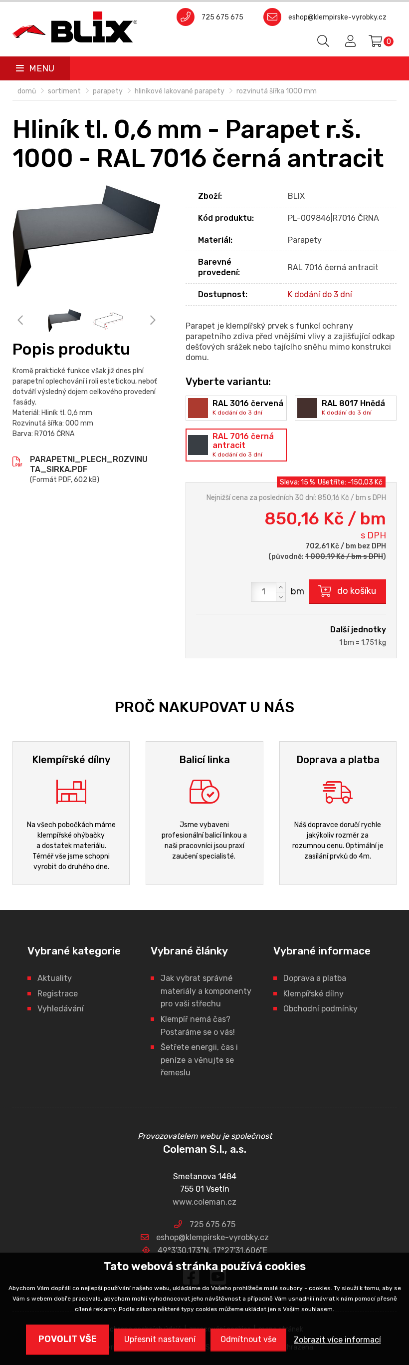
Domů (26, 91)
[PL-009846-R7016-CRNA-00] (86, 236)
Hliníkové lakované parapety (179, 91)
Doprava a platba (314, 978)
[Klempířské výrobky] (74, 26)
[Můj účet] (349, 41)
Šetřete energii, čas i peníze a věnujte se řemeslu (199, 1059)
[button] (281, 587)
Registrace (57, 993)
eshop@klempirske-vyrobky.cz (337, 17)
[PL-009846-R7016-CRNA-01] (108, 321)
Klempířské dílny (313, 993)
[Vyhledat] (324, 41)
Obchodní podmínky (320, 1008)
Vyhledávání (60, 1008)
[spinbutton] (268, 592)
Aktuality (54, 978)
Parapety (108, 91)
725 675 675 (222, 17)
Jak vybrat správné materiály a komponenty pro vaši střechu (206, 990)
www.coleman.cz (204, 1202)
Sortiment (64, 91)
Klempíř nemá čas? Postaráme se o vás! (198, 1025)
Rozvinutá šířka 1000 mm (276, 91)
